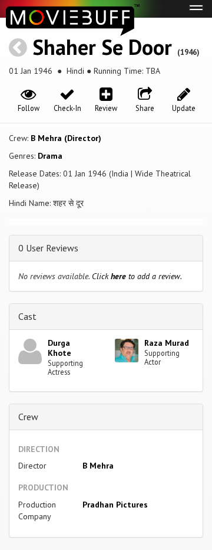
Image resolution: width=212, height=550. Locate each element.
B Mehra (98, 465)
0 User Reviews (48, 248)
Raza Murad (166, 343)
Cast (27, 316)
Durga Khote (59, 348)
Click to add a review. (137, 276)
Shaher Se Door (102, 47)
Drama (50, 155)
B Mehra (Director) (66, 138)
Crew (28, 417)
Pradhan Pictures (115, 504)
